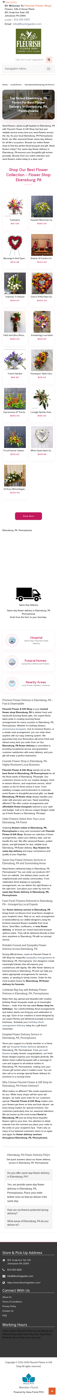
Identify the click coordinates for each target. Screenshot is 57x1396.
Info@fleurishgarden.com (27, 24)
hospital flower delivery (23, 1046)
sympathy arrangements (39, 957)
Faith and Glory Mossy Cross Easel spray (14, 335)
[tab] (28, 1175)
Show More (28, 516)
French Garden (15, 373)
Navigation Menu (15, 68)
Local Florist (16, 85)
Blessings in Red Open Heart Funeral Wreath (14, 258)
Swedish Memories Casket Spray (42, 220)
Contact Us (7, 1311)
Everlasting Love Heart (42, 335)
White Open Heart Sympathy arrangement (42, 450)
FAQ (4, 1315)
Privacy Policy (9, 1306)
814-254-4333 (22, 19)
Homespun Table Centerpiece (42, 373)
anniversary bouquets (14, 729)
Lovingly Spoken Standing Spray (42, 412)
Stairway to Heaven (15, 297)
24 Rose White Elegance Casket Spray (14, 489)
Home (5, 85)
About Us (7, 1297)
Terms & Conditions (12, 1301)
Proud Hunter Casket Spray (14, 450)
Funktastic (15, 220)
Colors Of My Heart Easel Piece (42, 297)
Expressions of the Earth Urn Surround (14, 412)
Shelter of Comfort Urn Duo (42, 258)
